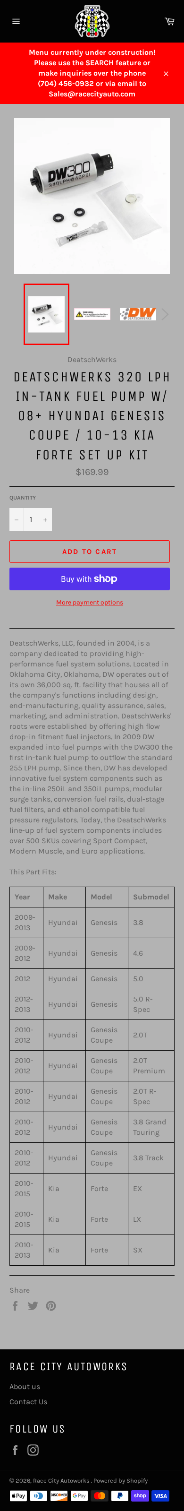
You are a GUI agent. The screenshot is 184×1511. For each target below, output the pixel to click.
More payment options (89, 602)
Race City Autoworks (62, 1480)
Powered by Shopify (120, 1480)
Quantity (22, 497)
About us (24, 1386)
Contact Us (28, 1401)
